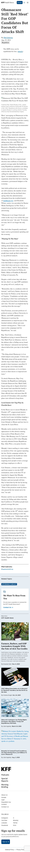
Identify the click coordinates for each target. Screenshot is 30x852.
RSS (14, 825)
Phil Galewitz (8, 37)
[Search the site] (24, 2)
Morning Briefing (4, 786)
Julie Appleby (7, 726)
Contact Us (7, 607)
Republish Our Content (6, 803)
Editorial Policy (9, 849)
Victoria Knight (7, 695)
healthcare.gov (8, 200)
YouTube (4, 820)
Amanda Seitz (7, 664)
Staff (2, 800)
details (20, 51)
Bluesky (15, 820)
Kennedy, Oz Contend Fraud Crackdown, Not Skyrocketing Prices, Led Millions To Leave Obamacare (14, 752)
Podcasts (5, 775)
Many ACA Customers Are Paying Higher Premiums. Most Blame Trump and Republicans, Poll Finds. (14, 721)
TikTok (15, 823)
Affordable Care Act (9, 584)
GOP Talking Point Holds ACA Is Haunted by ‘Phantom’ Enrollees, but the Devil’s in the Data (14, 690)
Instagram (4, 818)
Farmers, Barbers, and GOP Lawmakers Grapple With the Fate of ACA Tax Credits (14, 646)
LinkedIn (4, 823)
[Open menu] (28, 3)
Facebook (4, 825)
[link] (5, 42)
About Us (4, 795)
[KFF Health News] (7, 2)
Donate (20, 2)
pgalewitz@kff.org (8, 569)
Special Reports (4, 779)
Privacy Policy (20, 849)
